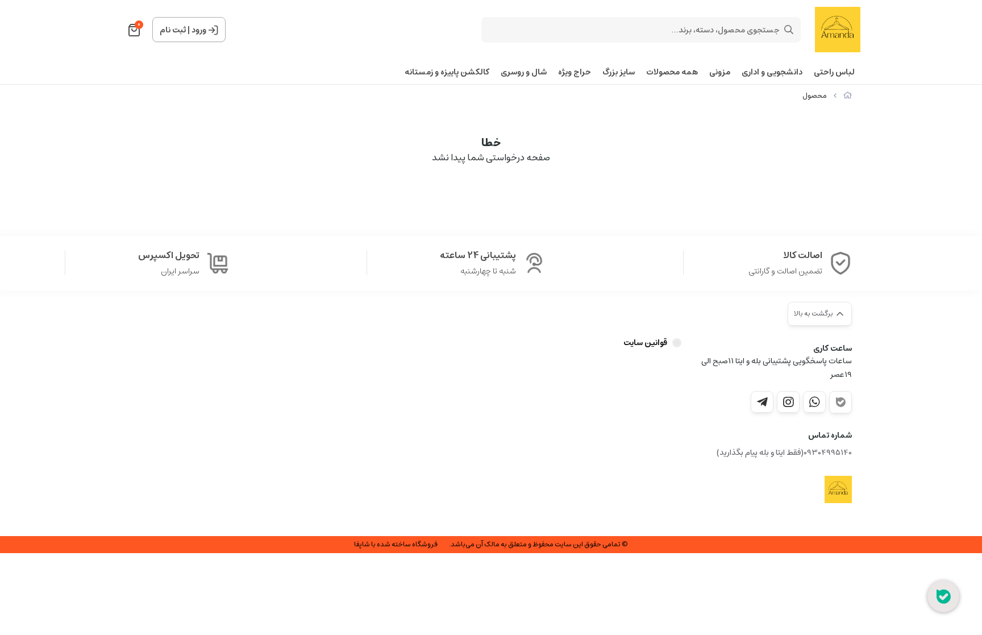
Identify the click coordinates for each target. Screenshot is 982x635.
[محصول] (838, 489)
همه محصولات (672, 72)
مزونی (719, 72)
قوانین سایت (645, 342)
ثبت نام (173, 30)
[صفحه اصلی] (847, 95)
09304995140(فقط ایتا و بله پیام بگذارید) (784, 453)
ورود (199, 30)
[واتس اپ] (814, 402)
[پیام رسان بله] (840, 402)
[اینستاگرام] (788, 402)
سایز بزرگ (618, 72)
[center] (789, 29)
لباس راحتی (834, 72)
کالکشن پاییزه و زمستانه (447, 72)
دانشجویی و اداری (772, 72)
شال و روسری (524, 72)
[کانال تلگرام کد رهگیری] (762, 402)
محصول (814, 95)
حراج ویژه (574, 72)
